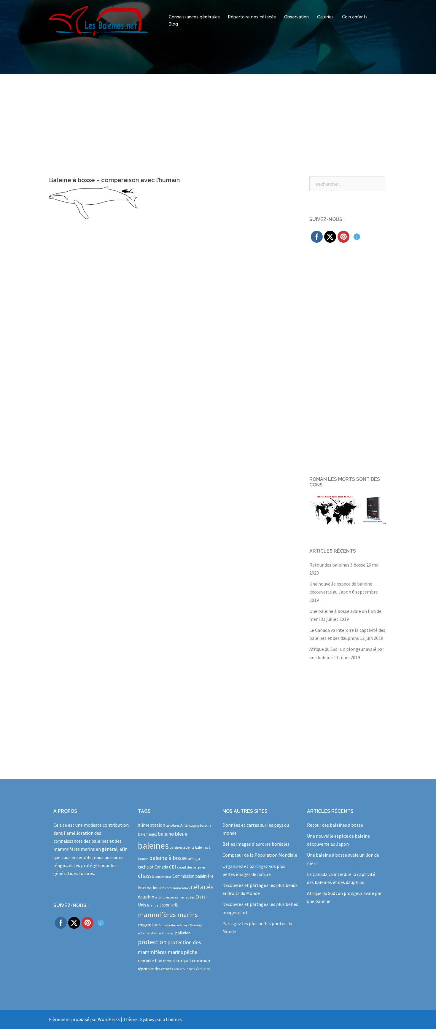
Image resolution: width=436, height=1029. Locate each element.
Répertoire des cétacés (252, 17)
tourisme (188, 969)
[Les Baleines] (98, 20)
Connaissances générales (194, 17)
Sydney (147, 1019)
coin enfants (163, 877)
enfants (160, 897)
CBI (172, 867)
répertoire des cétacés (155, 968)
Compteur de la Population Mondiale (259, 855)
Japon (165, 905)
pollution (182, 933)
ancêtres (172, 825)
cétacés (202, 886)
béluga (194, 858)
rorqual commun (193, 960)
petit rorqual (165, 933)
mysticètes (169, 925)
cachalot (146, 867)
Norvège (196, 925)
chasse (146, 875)
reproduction (150, 960)
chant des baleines (191, 867)
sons (177, 969)
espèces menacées (180, 897)
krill (174, 905)
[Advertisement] (218, 118)
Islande (152, 905)
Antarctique (189, 825)
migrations (149, 925)
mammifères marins (168, 914)
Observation (296, 17)
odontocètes (147, 933)
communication (177, 888)
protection (152, 942)
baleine (205, 825)
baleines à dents (182, 847)
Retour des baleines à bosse (337, 565)
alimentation (151, 825)
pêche (190, 952)
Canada (161, 867)
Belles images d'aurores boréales (255, 844)
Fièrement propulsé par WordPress (84, 1019)
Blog (173, 24)
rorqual (169, 960)
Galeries (325, 17)
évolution (203, 969)
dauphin (146, 897)
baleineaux (147, 834)
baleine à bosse (168, 857)
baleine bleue (172, 833)
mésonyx (183, 925)
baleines (153, 845)
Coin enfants (354, 17)
